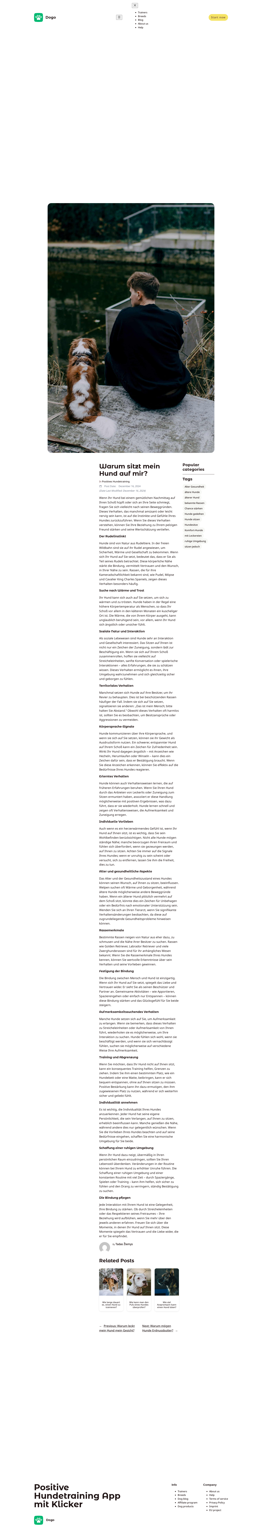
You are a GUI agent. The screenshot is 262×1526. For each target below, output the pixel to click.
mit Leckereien (193, 535)
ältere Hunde (192, 492)
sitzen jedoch (192, 546)
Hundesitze (191, 524)
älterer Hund (192, 497)
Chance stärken (194, 508)
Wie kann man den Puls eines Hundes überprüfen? (139, 1305)
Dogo (50, 17)
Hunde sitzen (192, 519)
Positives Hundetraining (116, 481)
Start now (218, 17)
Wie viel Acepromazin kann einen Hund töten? (166, 1305)
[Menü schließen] (135, 5)
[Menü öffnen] (119, 17)
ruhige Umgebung (195, 541)
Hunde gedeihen (194, 514)
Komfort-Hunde (194, 530)
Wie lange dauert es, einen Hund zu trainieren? (111, 1305)
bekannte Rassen (194, 503)
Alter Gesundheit (194, 486)
